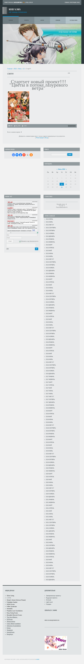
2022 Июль (49, 542)
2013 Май (49, 250)
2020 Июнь (49, 482)
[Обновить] (37, 232)
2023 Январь (50, 551)
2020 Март (49, 474)
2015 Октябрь (50, 333)
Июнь (20, 68)
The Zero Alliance (12, 617)
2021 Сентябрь (51, 522)
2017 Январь (50, 376)
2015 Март (49, 313)
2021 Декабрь (50, 531)
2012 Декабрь (50, 236)
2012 (15, 68)
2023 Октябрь (50, 574)
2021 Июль (49, 516)
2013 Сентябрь (51, 262)
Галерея (48, 604)
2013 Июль (49, 256)
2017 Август (50, 396)
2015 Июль (49, 325)
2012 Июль (49, 222)
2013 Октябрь (50, 265)
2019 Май (49, 445)
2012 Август (50, 225)
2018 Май (49, 416)
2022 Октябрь (50, 545)
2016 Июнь (49, 356)
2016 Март (49, 348)
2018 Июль (49, 422)
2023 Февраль (50, 554)
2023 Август (50, 568)
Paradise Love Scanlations (15, 611)
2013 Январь (50, 239)
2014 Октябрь (50, 299)
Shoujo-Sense (11, 621)
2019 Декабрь (50, 465)
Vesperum (10, 630)
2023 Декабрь (50, 579)
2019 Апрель (50, 442)
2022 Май (49, 539)
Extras (9, 628)
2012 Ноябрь (50, 233)
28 (61, 187)
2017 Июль (49, 393)
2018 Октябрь (50, 431)
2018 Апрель (50, 413)
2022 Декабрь (50, 548)
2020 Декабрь (50, 496)
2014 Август (50, 293)
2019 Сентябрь (51, 456)
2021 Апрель (50, 508)
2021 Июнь (49, 514)
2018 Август (50, 425)
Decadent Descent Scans (14, 615)
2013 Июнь (49, 253)
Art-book (48, 600)
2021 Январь (50, 499)
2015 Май (49, 319)
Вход (78, 2)
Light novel (49, 602)
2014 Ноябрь (50, 302)
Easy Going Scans (12, 613)
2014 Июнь (49, 288)
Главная (67, 2)
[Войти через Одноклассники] (31, 154)
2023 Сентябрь (51, 571)
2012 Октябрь (50, 230)
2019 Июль (49, 451)
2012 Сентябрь (51, 227)
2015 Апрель (50, 316)
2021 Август (50, 519)
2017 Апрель (50, 385)
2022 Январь (50, 534)
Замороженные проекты (53, 595)
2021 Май (49, 511)
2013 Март (49, 245)
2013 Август (50, 259)
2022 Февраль (50, 536)
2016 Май (49, 353)
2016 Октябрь (50, 368)
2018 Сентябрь (51, 428)
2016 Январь (50, 342)
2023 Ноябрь (50, 577)
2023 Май (49, 559)
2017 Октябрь (50, 399)
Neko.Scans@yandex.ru (52, 620)
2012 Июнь (49, 219)
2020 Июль (49, 485)
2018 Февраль (50, 408)
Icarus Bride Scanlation (14, 623)
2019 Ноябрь (50, 462)
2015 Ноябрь (50, 336)
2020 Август (50, 488)
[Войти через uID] (13, 154)
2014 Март (49, 279)
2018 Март (49, 411)
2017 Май (49, 388)
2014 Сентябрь (51, 296)
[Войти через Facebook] (20, 154)
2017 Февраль (50, 379)
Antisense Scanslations (14, 626)
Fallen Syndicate (12, 606)
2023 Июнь (49, 562)
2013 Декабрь (50, 270)
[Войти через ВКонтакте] (17, 154)
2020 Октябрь (50, 491)
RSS (24, 2)
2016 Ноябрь (50, 371)
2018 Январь (50, 405)
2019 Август (50, 453)
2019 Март (49, 439)
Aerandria (9, 608)
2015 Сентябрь (51, 330)
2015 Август (50, 328)
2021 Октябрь (50, 525)
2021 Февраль (50, 502)
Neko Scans (15, 9)
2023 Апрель (50, 557)
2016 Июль (49, 359)
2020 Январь (50, 468)
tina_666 (17, 126)
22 (66, 184)
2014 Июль (49, 290)
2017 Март (49, 382)
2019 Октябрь (50, 459)
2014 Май (49, 285)
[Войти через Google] (27, 154)
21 (24, 68)
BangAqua (10, 634)
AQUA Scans (11, 604)
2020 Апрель (50, 476)
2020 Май (49, 479)
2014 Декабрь (50, 305)
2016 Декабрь (50, 373)
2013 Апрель (50, 247)
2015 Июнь (49, 322)
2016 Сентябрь (51, 365)
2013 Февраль (50, 242)
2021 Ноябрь (50, 528)
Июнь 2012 (61, 169)
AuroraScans (10, 632)
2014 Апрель (50, 282)
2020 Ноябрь (50, 494)
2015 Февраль (50, 310)
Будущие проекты (51, 598)
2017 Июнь (49, 391)
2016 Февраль (50, 345)
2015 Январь (50, 308)
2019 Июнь (49, 448)
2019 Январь (50, 433)
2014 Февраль (50, 276)
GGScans (10, 619)
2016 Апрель (50, 350)
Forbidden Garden (12, 602)
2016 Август (50, 362)
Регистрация (73, 2)
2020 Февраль (50, 471)
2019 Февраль (50, 436)
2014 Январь (50, 273)
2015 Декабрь (50, 339)
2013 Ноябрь (50, 267)
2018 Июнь (49, 419)
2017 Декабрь (50, 402)
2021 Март (49, 505)
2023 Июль (49, 565)
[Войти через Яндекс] (24, 154)
